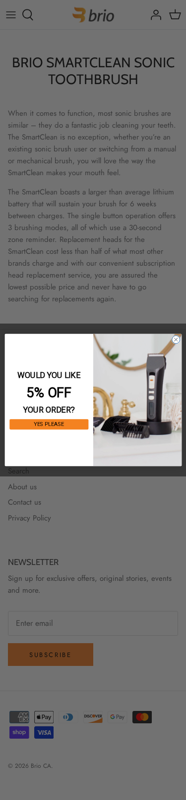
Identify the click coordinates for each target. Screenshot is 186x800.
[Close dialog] (176, 339)
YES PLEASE (49, 424)
